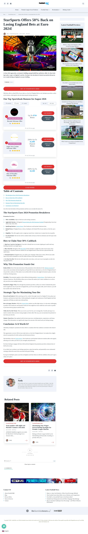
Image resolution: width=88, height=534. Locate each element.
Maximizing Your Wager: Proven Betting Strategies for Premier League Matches (41, 427)
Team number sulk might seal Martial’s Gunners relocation (15, 426)
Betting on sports (49, 268)
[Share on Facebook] (49, 370)
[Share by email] (55, 370)
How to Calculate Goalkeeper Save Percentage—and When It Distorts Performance (72, 122)
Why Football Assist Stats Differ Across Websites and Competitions (63, 495)
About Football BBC (10, 493)
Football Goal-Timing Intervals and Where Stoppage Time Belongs (63, 499)
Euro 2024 (23, 248)
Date (16, 103)
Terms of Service (9, 499)
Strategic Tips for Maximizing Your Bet (15, 203)
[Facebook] (4, 3)
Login (54, 460)
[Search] (83, 3)
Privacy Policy (8, 497)
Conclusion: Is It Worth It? (12, 205)
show (11, 82)
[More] (26, 440)
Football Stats (44, 9)
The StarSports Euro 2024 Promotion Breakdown (17, 195)
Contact (7, 500)
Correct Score (19, 226)
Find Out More (49, 119)
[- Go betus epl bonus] (44, 480)
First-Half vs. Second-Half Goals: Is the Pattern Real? (60, 497)
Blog (6, 495)
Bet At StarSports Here (34, 89)
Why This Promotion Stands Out (13, 200)
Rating (8, 103)
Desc (52, 103)
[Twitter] (7, 3)
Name (24, 103)
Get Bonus (49, 113)
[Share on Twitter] (52, 370)
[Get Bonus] (14, 112)
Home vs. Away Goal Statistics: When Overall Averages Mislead (62, 493)
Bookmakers (55, 9)
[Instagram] (10, 3)
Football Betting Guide (12, 14)
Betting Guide (66, 9)
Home (16, 9)
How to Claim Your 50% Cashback (14, 197)
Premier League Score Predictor (29, 9)
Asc (45, 103)
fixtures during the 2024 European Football (33, 222)
